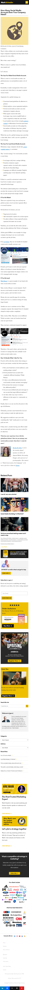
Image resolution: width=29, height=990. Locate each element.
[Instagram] (17, 936)
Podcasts (4, 946)
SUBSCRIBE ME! (6, 598)
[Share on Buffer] (17, 988)
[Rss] (24, 936)
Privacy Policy (5, 961)
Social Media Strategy (9, 543)
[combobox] (13, 706)
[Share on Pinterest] (21, 988)
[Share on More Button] (26, 988)
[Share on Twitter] (12, 988)
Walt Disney (4, 281)
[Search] (27, 706)
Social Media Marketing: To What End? (8, 759)
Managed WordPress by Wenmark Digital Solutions (14, 983)
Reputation (5, 954)
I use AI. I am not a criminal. (6, 755)
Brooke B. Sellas (17, 448)
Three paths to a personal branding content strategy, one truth (12, 767)
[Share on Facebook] (7, 988)
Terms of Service (6, 949)
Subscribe (5, 958)
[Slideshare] (22, 936)
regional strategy (13, 539)
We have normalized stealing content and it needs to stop (11, 763)
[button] (26, 2)
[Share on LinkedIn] (2, 988)
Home (4, 942)
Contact (4, 969)
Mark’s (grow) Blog (7, 966)
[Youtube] (19, 936)
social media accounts (22, 539)
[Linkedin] (14, 936)
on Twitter (6, 242)
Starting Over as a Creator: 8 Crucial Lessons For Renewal (11, 770)
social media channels (6, 541)
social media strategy (17, 541)
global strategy (15, 538)
